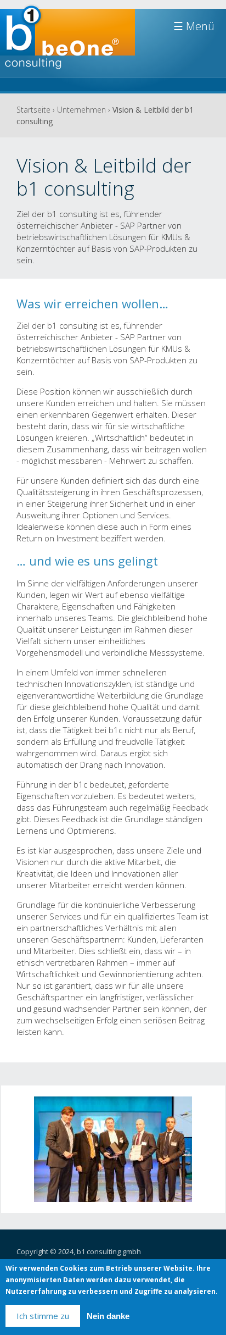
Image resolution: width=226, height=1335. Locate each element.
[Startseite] (67, 42)
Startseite (33, 109)
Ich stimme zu (42, 1315)
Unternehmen (81, 109)
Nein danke (108, 1316)
